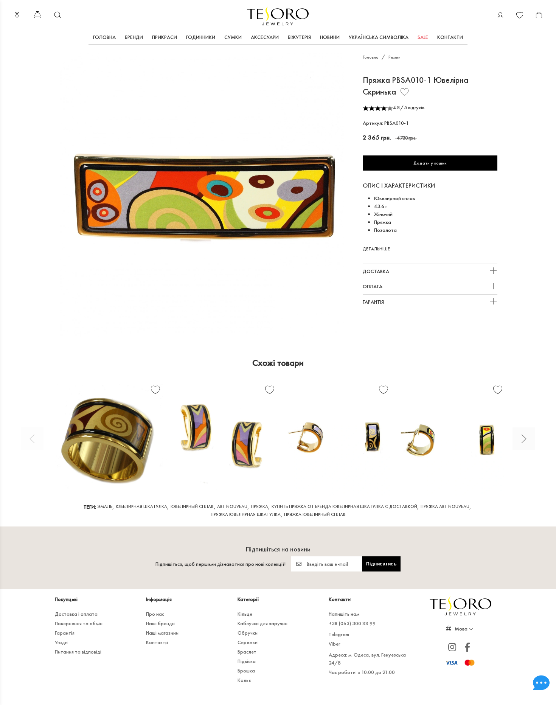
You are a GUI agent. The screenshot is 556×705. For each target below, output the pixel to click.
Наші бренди (160, 623)
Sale (423, 37)
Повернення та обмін (79, 623)
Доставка (376, 271)
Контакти (450, 37)
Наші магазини (162, 632)
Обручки (248, 632)
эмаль (104, 506)
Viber (334, 643)
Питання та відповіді (78, 651)
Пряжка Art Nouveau (445, 506)
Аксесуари (265, 37)
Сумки (233, 37)
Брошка (246, 670)
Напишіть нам (344, 613)
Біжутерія (299, 37)
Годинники (200, 37)
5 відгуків (414, 107)
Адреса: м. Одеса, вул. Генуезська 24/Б (367, 658)
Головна (104, 37)
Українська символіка (378, 37)
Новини (330, 37)
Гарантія (374, 301)
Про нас (155, 613)
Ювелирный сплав (192, 506)
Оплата (373, 286)
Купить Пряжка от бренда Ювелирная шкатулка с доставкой (344, 506)
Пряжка (259, 506)
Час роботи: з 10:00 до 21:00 (362, 672)
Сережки (248, 642)
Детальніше (376, 249)
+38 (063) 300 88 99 (352, 623)
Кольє (244, 680)
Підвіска (247, 661)
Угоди (61, 642)
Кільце (245, 613)
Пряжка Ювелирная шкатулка (246, 514)
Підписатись (381, 564)
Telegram (339, 634)
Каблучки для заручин (262, 623)
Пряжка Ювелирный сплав (315, 514)
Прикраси (164, 37)
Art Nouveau (232, 506)
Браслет (247, 651)
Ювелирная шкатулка (141, 506)
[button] (32, 438)
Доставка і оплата (76, 613)
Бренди (134, 37)
